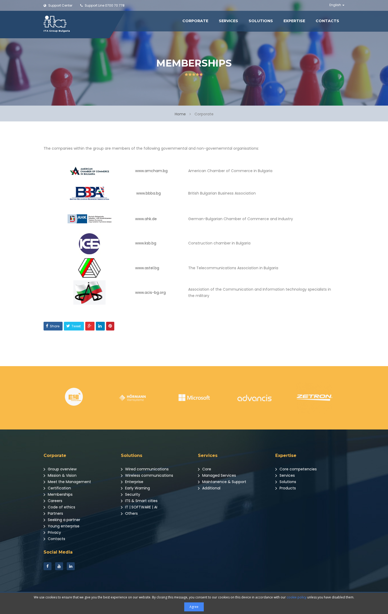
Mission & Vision (62, 475)
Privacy (54, 532)
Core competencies (297, 469)
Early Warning (137, 488)
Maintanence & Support (223, 481)
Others (131, 513)
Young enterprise (63, 526)
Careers (54, 500)
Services (228, 20)
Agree (194, 606)
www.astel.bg (147, 268)
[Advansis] (194, 397)
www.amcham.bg (151, 170)
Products (287, 488)
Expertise (294, 20)
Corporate (195, 20)
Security (132, 494)
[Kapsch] (314, 397)
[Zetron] (254, 397)
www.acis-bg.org (150, 292)
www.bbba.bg (148, 193)
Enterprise (133, 481)
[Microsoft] (134, 397)
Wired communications (146, 469)
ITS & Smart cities (141, 500)
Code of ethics (61, 507)
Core (206, 469)
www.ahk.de (146, 218)
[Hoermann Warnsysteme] (74, 397)
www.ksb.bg (145, 243)
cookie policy (296, 597)
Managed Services (218, 475)
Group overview (62, 469)
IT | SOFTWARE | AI (140, 507)
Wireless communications (148, 475)
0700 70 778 (105, 5)
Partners (55, 513)
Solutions (261, 20)
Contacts (327, 20)
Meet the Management (69, 481)
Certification (59, 488)
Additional (210, 488)
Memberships (60, 494)
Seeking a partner (63, 519)
